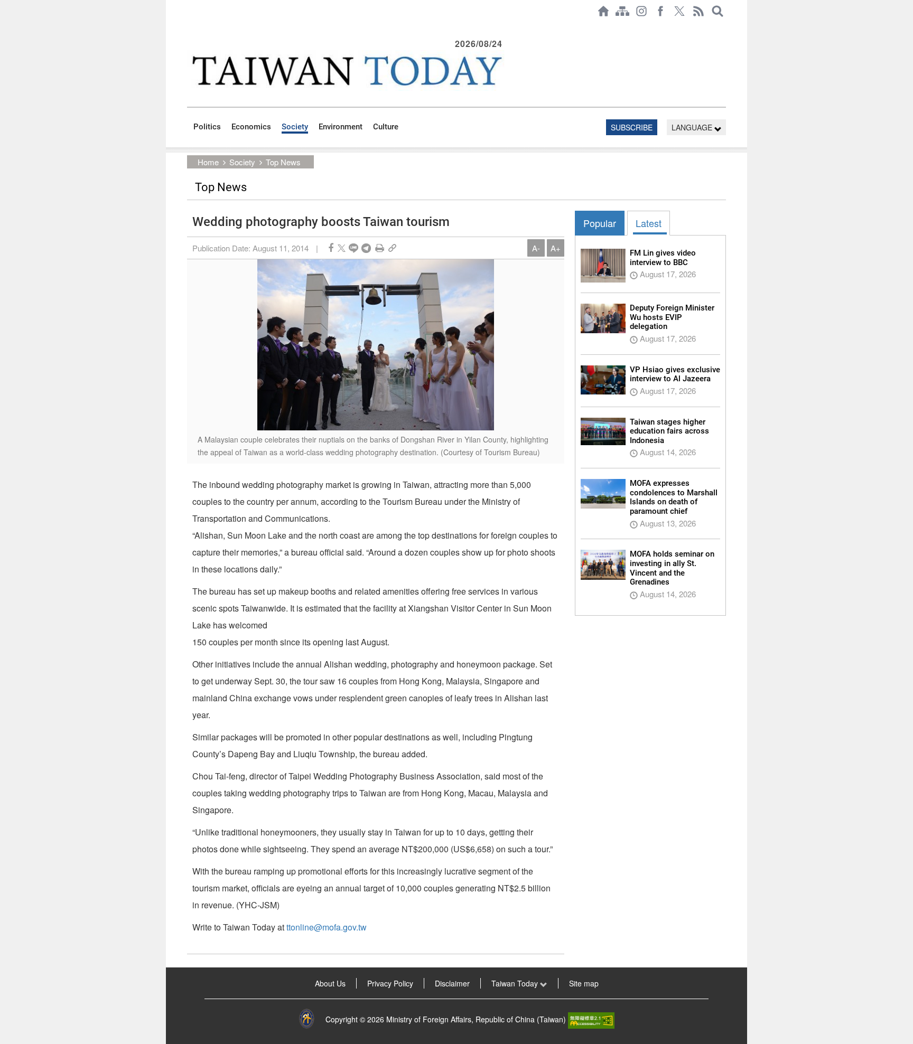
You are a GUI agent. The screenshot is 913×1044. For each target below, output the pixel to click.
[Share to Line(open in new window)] (353, 247)
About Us (330, 983)
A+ (556, 247)
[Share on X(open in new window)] (341, 247)
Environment (340, 126)
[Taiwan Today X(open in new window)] (679, 11)
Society (295, 126)
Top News (283, 161)
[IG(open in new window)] (641, 11)
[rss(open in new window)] (698, 11)
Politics (207, 126)
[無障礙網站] (591, 1019)
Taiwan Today (515, 983)
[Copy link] (392, 247)
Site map (584, 983)
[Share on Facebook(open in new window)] (330, 247)
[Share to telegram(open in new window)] (366, 247)
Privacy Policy (390, 983)
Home (208, 161)
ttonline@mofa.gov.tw (326, 927)
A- (536, 247)
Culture (385, 126)
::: (190, 27)
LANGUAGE (693, 127)
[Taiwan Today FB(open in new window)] (660, 11)
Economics (251, 126)
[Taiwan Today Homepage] (603, 11)
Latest (649, 223)
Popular (599, 223)
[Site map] (622, 11)
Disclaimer (452, 983)
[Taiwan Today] (346, 70)
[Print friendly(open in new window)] (379, 247)
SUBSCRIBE (632, 127)
